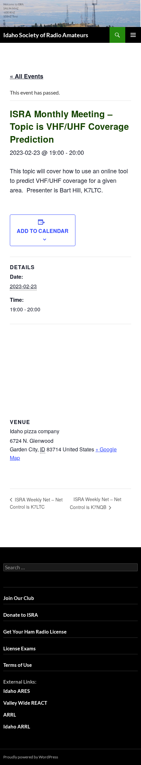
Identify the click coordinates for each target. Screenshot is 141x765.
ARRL (9, 715)
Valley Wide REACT (25, 703)
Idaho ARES (16, 691)
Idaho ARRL (16, 726)
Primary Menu (133, 35)
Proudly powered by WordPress (30, 756)
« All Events (26, 76)
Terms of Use (17, 665)
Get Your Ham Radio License (35, 632)
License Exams (19, 648)
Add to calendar (43, 231)
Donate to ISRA (20, 615)
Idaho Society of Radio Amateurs (45, 35)
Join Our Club (18, 598)
